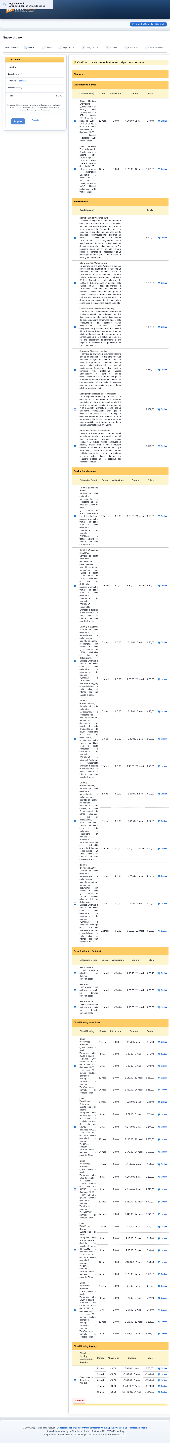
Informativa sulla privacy (104, 1428)
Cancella (35, 120)
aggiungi (22, 81)
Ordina (164, 121)
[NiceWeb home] (73, 9)
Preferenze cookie (138, 1428)
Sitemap (123, 1428)
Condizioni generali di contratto (73, 1428)
